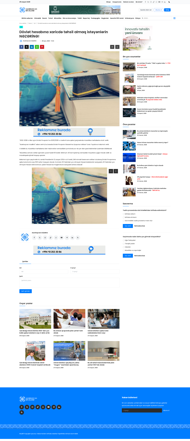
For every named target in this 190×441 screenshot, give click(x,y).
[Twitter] (148, 2)
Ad (20, 268)
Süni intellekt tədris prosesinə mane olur (138, 221)
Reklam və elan (128, 2)
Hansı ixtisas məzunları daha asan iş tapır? (152, 142)
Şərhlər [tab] (25, 261)
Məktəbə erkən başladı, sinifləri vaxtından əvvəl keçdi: (152, 99)
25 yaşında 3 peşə (152, 178)
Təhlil (79, 18)
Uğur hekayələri (130, 240)
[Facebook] (145, 2)
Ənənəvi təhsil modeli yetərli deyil (152, 155)
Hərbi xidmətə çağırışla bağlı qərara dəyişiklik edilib (153, 87)
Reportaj (86, 18)
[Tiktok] (154, 2)
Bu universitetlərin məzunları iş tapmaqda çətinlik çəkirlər (152, 132)
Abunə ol (158, 10)
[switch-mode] (169, 2)
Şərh (21, 276)
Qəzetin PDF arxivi (117, 18)
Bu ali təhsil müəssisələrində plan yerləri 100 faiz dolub (101, 364)
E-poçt (73, 268)
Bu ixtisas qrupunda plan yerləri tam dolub (68, 332)
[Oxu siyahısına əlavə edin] (117, 47)
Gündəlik (37, 18)
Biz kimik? (139, 2)
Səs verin (128, 226)
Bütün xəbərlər (27, 18)
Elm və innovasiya (69, 18)
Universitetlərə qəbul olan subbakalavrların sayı (98, 332)
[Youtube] (159, 2)
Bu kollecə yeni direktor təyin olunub (150, 165)
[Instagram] (151, 2)
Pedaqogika (95, 18)
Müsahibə (57, 18)
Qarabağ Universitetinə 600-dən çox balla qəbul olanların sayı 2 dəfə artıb (34, 332)
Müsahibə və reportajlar (133, 250)
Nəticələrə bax (139, 226)
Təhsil (50, 18)
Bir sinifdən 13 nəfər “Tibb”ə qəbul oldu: (153, 64)
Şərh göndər (25, 291)
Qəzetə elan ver (146, 10)
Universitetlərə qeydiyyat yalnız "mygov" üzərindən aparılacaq (66, 364)
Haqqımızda (117, 2)
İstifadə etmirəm (131, 217)
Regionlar (105, 18)
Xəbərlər (128, 247)
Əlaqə (108, 2)
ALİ (35, 23)
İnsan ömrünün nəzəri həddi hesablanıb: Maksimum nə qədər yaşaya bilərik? (151, 110)
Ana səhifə (22, 23)
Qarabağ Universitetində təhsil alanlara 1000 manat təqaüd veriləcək (34, 364)
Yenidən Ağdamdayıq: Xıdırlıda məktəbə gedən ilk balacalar (151, 189)
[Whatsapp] (156, 2)
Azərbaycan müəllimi (40, 233)
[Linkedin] (165, 2)
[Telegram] (162, 2)
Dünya (137, 18)
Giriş (167, 10)
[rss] (21, 412)
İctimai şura (129, 18)
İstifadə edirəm (130, 214)
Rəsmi (44, 18)
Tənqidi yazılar (130, 244)
